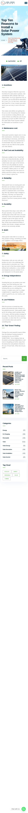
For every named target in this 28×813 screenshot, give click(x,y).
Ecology (7, 471)
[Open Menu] (26, 3)
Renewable (7, 475)
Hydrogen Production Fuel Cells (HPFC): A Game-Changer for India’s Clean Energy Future (20, 408)
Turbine (7, 478)
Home (3, 40)
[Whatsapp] (24, 809)
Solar (16, 475)
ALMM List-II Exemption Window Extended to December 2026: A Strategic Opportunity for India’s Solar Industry (20, 377)
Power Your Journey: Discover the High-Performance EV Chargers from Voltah (20, 393)
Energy (15, 471)
